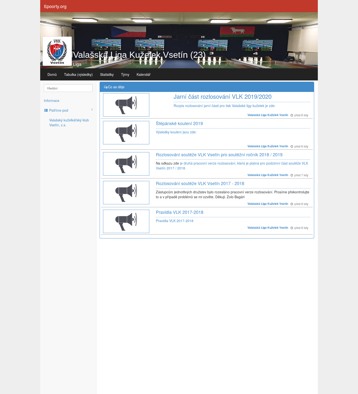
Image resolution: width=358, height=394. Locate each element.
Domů (52, 74)
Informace (51, 100)
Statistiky (107, 74)
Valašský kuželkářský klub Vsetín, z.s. (69, 122)
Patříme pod (58, 110)
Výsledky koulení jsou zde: (176, 131)
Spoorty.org (55, 6)
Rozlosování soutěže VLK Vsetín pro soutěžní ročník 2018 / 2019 (219, 154)
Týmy (125, 74)
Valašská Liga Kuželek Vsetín (267, 115)
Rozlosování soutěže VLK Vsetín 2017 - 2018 (200, 183)
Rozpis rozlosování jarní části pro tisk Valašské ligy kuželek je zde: (224, 105)
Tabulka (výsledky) (78, 74)
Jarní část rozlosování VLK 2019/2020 (223, 96)
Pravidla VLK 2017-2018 (179, 212)
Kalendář (144, 74)
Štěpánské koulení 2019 (179, 123)
